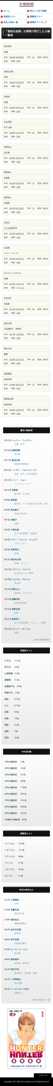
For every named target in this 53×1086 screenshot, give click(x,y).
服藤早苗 (16, 599)
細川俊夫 (8, 46)
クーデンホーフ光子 (20, 989)
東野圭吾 (16, 609)
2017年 (12, 309)
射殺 (7, 731)
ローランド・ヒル (19, 949)
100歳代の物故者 (12, 819)
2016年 (12, 284)
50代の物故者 (11, 787)
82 (33, 133)
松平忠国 (15, 939)
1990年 (12, 82)
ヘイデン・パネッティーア (24, 470)
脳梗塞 (8, 680)
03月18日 (20, 309)
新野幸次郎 (9, 399)
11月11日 (20, 284)
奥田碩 (14, 500)
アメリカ (20, 288)
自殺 (7, 718)
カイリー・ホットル (21, 629)
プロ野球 (10, 228)
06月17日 (20, 158)
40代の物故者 (11, 781)
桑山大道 (8, 348)
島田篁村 (15, 959)
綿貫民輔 (16, 450)
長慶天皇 (15, 910)
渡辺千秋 (15, 969)
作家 (6, 77)
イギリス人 (10, 850)
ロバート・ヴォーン (12, 273)
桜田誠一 (8, 197)
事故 (7, 725)
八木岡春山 (16, 979)
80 (33, 158)
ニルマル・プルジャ (21, 579)
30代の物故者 (11, 775)
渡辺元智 (16, 460)
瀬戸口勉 (8, 323)
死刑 (7, 738)
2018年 (12, 359)
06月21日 (20, 108)
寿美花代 (15, 549)
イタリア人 (10, 869)
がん (7, 705)
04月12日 (20, 233)
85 (33, 284)
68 (33, 82)
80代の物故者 (11, 807)
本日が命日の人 (26, 890)
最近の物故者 (26, 430)
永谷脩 (7, 248)
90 (33, 108)
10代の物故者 (11, 762)
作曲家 (7, 178)
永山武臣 (8, 122)
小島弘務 (15, 530)
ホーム (7, 11)
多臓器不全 (10, 686)
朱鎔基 (15, 490)
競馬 (8, 329)
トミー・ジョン (19, 480)
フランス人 (10, 856)
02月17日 (20, 359)
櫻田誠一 (8, 172)
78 (33, 183)
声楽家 (7, 304)
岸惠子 (14, 520)
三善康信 (15, 900)
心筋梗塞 (9, 673)
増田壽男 (8, 373)
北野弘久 (8, 147)
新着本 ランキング (38, 22)
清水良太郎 (16, 559)
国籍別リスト (36, 16)
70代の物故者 (11, 800)
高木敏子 (15, 510)
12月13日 (20, 133)
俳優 (6, 52)
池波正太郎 (9, 71)
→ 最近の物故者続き (41, 640)
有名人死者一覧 (11, 22)
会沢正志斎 (16, 930)
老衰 (7, 712)
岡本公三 (16, 589)
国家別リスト (26, 833)
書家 (6, 354)
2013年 (12, 233)
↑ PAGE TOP (43, 1075)
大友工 (7, 222)
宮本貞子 (8, 298)
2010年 (12, 158)
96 (33, 410)
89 (33, 233)
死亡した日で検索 (38, 11)
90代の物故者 (11, 813)
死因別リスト (10, 16)
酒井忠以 (15, 920)
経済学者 (8, 379)
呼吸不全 (9, 693)
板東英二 (16, 619)
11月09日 (20, 334)
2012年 (12, 183)
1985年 (12, 57)
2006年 (12, 133)
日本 (18, 61)
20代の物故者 (11, 768)
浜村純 (7, 96)
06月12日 (20, 259)
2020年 (12, 410)
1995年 (12, 108)
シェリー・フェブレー (22, 440)
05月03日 (20, 82)
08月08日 (20, 57)
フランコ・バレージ (21, 569)
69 (33, 57)
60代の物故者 (11, 794)
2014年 (12, 259)
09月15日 (20, 385)
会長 (10, 127)
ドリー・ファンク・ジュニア (24, 540)
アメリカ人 (10, 844)
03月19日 (20, 183)
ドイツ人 (9, 863)
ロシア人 (9, 876)
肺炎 (7, 699)
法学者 (7, 152)
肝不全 (8, 667)
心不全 (8, 661)
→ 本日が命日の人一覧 (40, 1000)
